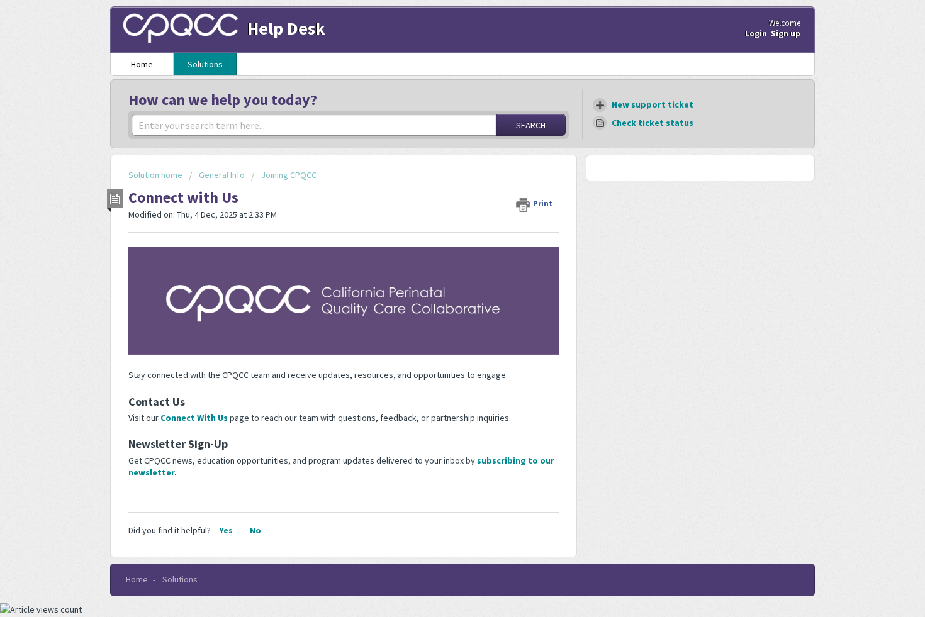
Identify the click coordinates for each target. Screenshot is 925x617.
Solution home (156, 175)
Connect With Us (195, 417)
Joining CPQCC (289, 175)
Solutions (205, 64)
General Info (222, 175)
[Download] (439, 141)
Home (142, 64)
